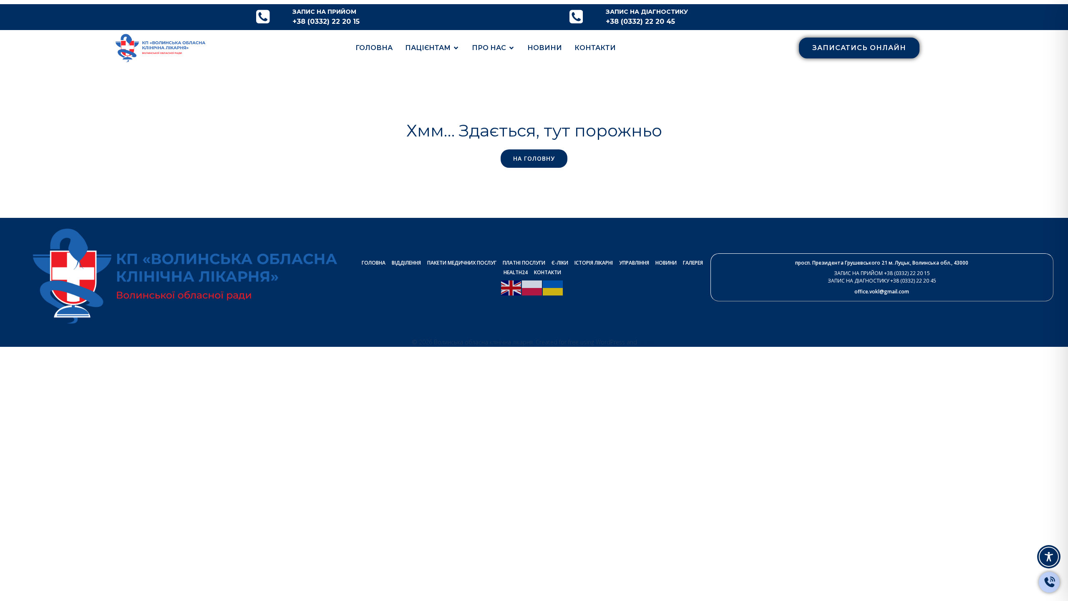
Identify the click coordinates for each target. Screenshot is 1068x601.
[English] (511, 287)
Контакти (595, 48)
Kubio (647, 342)
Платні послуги (524, 262)
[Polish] (532, 287)
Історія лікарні (593, 262)
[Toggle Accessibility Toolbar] (1049, 557)
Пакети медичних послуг (461, 262)
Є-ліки (560, 262)
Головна (374, 48)
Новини (544, 48)
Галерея (693, 262)
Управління (634, 262)
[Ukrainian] (553, 287)
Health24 (516, 272)
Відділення (406, 262)
